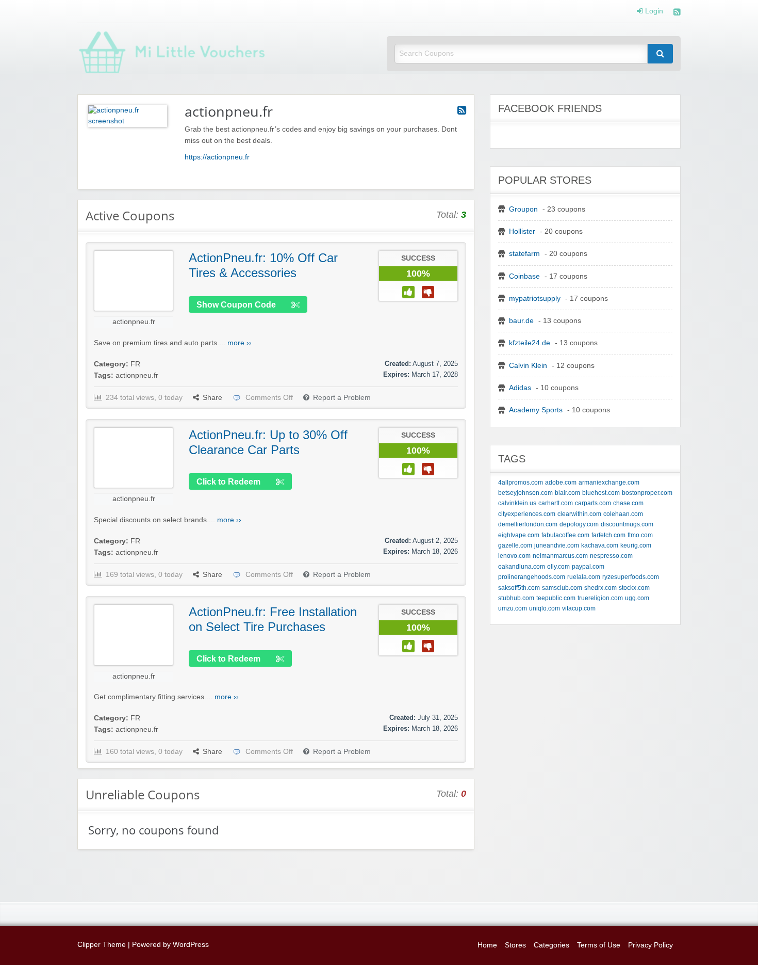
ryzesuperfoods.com (630, 577)
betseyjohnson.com (525, 492)
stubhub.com (516, 598)
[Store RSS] (461, 110)
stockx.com (634, 587)
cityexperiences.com (526, 514)
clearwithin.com (579, 514)
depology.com (579, 524)
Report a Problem (342, 397)
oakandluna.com (521, 566)
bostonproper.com (647, 492)
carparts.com (593, 503)
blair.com (567, 492)
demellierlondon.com (527, 524)
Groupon (523, 209)
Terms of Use (598, 945)
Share (212, 397)
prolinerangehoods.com (531, 577)
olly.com (558, 566)
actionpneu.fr (133, 322)
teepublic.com (555, 598)
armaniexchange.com (609, 482)
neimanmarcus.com (560, 555)
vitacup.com (579, 608)
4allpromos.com (520, 482)
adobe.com (560, 482)
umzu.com (512, 608)
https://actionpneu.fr (217, 157)
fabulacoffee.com (565, 535)
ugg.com (637, 598)
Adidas (520, 388)
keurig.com (635, 545)
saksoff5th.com (519, 587)
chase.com (628, 503)
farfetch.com (608, 535)
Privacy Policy (650, 945)
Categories (551, 945)
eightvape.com (518, 535)
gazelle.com (515, 545)
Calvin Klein (528, 365)
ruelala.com (583, 577)
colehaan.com (623, 514)
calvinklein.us (517, 503)
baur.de (521, 321)
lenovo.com (514, 555)
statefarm (524, 254)
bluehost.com (601, 492)
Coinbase (524, 276)
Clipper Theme (101, 944)
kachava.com (599, 545)
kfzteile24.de (529, 343)
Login (653, 11)
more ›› (239, 343)
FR (135, 364)
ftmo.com (640, 535)
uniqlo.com (544, 608)
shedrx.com (600, 587)
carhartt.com (555, 503)
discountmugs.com (627, 524)
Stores (515, 945)
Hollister (522, 231)
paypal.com (588, 566)
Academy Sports (536, 410)
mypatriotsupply (535, 298)
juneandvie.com (556, 545)
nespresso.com (611, 555)
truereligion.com (600, 598)
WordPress (191, 944)
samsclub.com (562, 587)
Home (487, 945)
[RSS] (677, 13)
